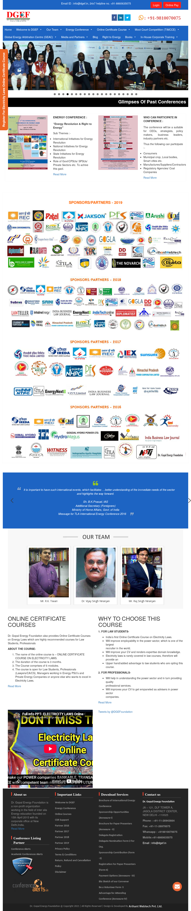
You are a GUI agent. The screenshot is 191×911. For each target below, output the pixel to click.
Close (170, 267)
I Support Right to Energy (146, 267)
